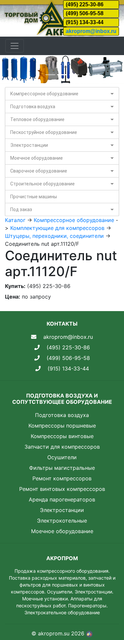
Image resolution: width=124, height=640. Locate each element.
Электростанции (29, 145)
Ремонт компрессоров (62, 478)
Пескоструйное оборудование (43, 132)
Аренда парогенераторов (62, 499)
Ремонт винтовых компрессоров (62, 489)
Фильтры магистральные (62, 467)
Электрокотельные (62, 520)
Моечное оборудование (36, 158)
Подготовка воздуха (32, 106)
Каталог (15, 220)
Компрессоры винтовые (62, 436)
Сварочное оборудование (38, 171)
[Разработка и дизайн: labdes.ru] (89, 633)
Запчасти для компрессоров (62, 446)
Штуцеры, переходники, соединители (54, 236)
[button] (9, 69)
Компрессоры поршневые (62, 425)
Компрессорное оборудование (44, 93)
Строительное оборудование (42, 183)
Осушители (62, 457)
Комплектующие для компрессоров (57, 228)
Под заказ (21, 209)
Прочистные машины (33, 196)
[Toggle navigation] (14, 45)
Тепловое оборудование (37, 119)
